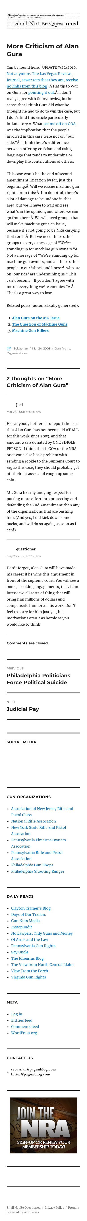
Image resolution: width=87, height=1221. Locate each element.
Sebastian (21, 348)
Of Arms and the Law (29, 939)
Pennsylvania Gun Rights (33, 946)
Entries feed (21, 1020)
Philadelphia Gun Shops (32, 865)
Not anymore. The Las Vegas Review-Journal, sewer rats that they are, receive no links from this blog (42, 79)
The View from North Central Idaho (42, 964)
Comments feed (25, 1026)
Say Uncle (19, 952)
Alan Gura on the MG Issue (36, 318)
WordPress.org (24, 1033)
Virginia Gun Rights (28, 977)
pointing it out (41, 92)
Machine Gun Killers (30, 330)
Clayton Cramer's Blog (31, 908)
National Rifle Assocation (33, 821)
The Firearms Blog (27, 958)
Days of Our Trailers (28, 914)
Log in (16, 1014)
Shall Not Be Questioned (24, 1208)
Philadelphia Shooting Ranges (37, 871)
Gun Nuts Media (25, 920)
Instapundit (21, 927)
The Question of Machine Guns (39, 324)
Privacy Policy (54, 1208)
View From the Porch (29, 971)
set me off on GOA (60, 123)
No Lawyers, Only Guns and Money (42, 933)
